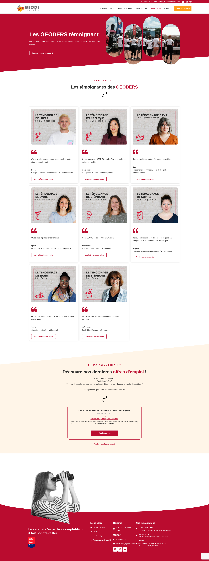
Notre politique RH (107, 8)
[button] (183, 8)
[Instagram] (187, 2)
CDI (104, 416)
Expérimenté (96, 419)
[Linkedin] (183, 2)
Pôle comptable (112, 419)
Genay (104, 419)
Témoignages (155, 8)
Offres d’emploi (141, 8)
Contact (167, 8)
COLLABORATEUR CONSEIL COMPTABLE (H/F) (104, 410)
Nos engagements (124, 8)
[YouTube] (190, 2)
